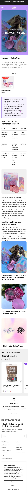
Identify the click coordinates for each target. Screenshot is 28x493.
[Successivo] (26, 2)
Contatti (3, 447)
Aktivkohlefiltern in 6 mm (13, 235)
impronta (18, 445)
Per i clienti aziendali (6, 458)
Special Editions (22, 231)
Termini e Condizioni (20, 452)
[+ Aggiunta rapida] (11, 86)
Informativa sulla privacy (10, 478)
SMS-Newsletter (5, 445)
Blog (2, 455)
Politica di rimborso (6, 450)
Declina (13, 485)
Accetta (13, 481)
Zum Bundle (23, 144)
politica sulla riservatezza (19, 448)
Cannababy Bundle (6, 90)
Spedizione (4, 453)
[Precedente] (1, 2)
